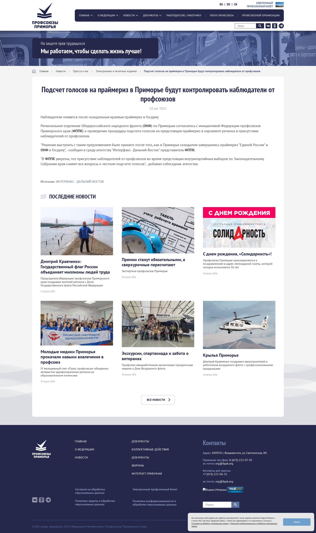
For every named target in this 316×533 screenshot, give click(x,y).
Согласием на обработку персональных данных (209, 523)
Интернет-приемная (147, 473)
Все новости (156, 400)
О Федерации (106, 15)
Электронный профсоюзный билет (155, 489)
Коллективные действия (150, 449)
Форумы (138, 465)
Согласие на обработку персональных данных (90, 491)
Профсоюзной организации (261, 15)
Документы (150, 15)
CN (235, 4)
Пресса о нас (81, 71)
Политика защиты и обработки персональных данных (95, 502)
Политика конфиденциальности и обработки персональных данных (154, 502)
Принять (297, 522)
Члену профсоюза (222, 15)
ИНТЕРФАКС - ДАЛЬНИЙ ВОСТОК (80, 181)
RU (221, 4)
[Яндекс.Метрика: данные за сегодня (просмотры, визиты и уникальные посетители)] (215, 489)
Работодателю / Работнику (183, 15)
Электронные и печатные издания (116, 71)
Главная (84, 15)
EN (228, 4)
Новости (129, 15)
